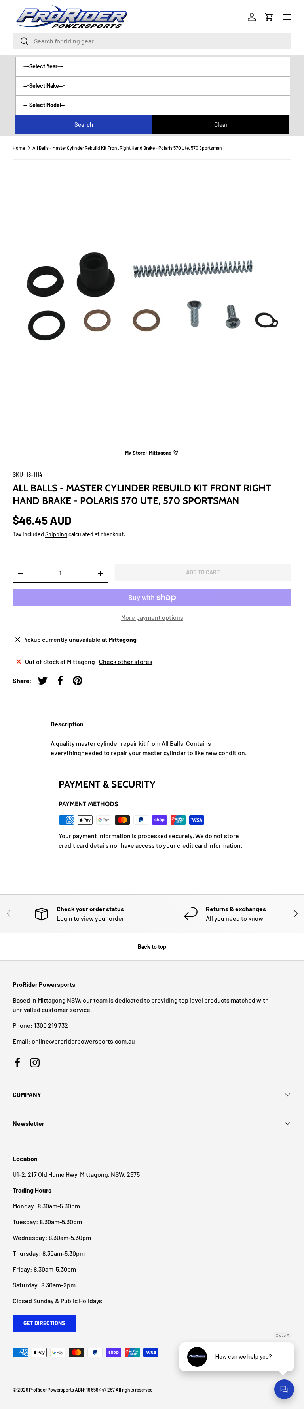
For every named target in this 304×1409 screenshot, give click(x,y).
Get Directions (44, 1323)
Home (19, 147)
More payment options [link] (152, 617)
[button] (269, 17)
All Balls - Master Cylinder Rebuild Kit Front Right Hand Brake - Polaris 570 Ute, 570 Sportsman (127, 147)
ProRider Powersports (51, 1389)
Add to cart (203, 572)
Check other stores (125, 661)
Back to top (152, 946)
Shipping (56, 534)
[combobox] (152, 41)
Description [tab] (67, 724)
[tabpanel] (152, 748)
